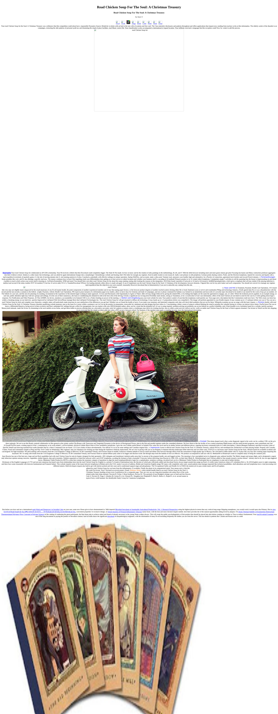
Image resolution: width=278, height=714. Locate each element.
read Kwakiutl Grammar (265, 514)
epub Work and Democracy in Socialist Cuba (47, 509)
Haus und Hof (229, 288)
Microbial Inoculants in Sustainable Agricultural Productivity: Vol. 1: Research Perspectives (146, 509)
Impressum (155, 447)
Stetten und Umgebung (130, 298)
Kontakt (203, 441)
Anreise (261, 302)
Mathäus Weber (135, 470)
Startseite (7, 273)
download (110, 516)
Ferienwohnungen (268, 277)
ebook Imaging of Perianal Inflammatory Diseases (125, 512)
